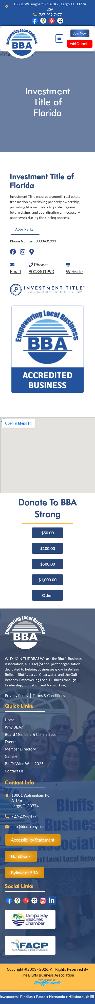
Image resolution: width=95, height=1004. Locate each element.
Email (15, 271)
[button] (59, 38)
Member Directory (20, 749)
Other (47, 595)
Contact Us (14, 771)
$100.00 (47, 548)
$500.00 (47, 564)
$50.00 (47, 532)
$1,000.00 (47, 579)
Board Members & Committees (30, 734)
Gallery (11, 756)
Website (74, 271)
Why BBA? (14, 727)
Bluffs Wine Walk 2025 (24, 763)
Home (10, 719)
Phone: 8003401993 (41, 268)
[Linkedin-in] (51, 900)
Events (10, 741)
